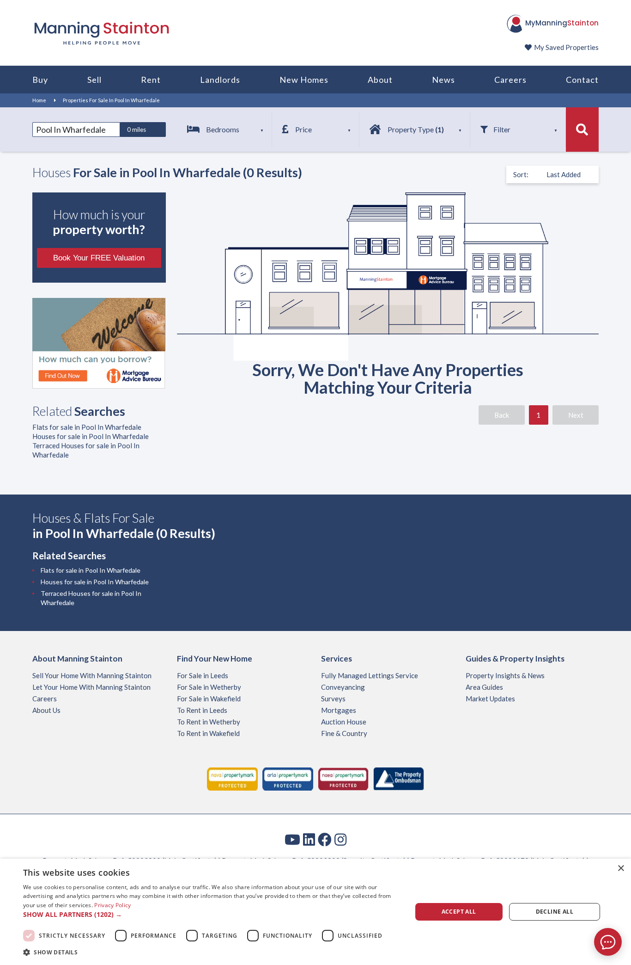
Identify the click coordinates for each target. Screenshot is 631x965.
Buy (40, 79)
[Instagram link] (340, 839)
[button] (211, 914)
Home (39, 100)
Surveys (333, 698)
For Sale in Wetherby (209, 687)
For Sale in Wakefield (209, 698)
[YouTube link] (292, 839)
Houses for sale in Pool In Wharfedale (90, 436)
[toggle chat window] (608, 942)
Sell (94, 79)
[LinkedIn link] (309, 839)
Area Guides (484, 687)
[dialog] (315, 912)
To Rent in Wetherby (208, 722)
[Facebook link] (325, 839)
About (380, 79)
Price (303, 129)
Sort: (520, 174)
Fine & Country (344, 733)
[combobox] (76, 129)
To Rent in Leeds (202, 710)
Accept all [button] (459, 912)
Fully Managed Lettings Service (369, 675)
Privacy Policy (112, 905)
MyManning (562, 23)
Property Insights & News (505, 675)
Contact (582, 79)
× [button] (620, 868)
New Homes (303, 79)
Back (501, 415)
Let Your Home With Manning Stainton (91, 687)
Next (575, 415)
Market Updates (490, 698)
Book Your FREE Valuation (99, 258)
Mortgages (338, 710)
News (443, 79)
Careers (510, 79)
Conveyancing (343, 687)
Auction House (343, 722)
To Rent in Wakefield (208, 733)
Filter (501, 129)
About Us (46, 710)
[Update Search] (582, 129)
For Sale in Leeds (202, 675)
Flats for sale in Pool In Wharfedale (86, 427)
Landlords (220, 79)
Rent (151, 79)
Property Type (416, 129)
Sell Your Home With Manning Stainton (92, 675)
